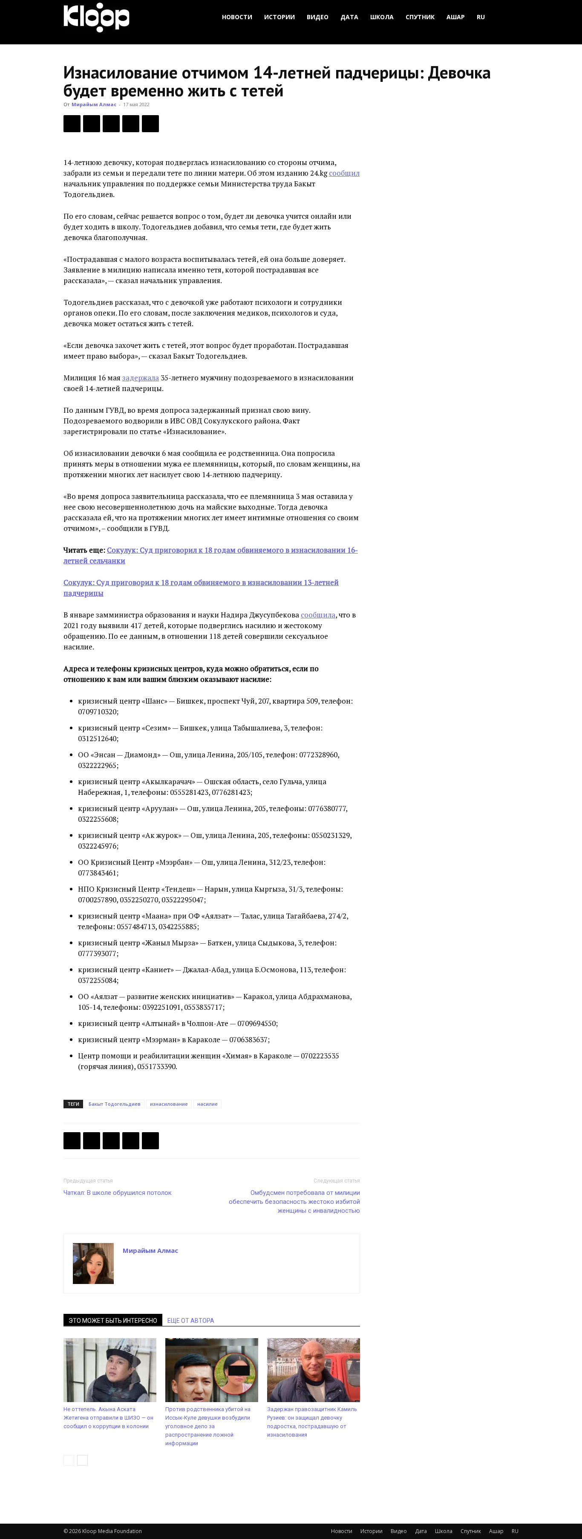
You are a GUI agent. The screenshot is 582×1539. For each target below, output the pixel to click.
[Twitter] (91, 123)
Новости (237, 17)
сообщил (344, 173)
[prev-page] (68, 1460)
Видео (317, 17)
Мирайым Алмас (94, 104)
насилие (207, 1104)
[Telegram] (130, 123)
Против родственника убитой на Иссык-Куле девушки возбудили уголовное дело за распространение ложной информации (208, 1426)
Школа (382, 17)
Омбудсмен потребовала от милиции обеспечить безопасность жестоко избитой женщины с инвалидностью (294, 1201)
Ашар (456, 17)
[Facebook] (72, 123)
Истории (279, 17)
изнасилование (169, 1104)
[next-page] (82, 1460)
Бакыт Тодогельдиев (115, 1104)
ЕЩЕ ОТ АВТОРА (190, 1320)
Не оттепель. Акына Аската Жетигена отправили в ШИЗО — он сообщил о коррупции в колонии (108, 1417)
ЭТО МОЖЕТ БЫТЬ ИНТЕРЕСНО (113, 1320)
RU (481, 17)
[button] (508, 17)
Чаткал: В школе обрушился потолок (117, 1193)
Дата (349, 17)
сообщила (318, 615)
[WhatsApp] (150, 123)
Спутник (420, 17)
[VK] (111, 123)
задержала (140, 378)
